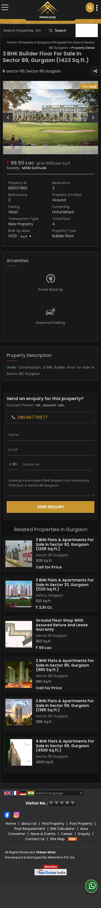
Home (12, 42)
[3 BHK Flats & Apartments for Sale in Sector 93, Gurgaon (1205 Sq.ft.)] (18, 553)
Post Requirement (29, 828)
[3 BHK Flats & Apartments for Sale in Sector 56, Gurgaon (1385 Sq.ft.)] (18, 712)
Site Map (57, 838)
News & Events (43, 833)
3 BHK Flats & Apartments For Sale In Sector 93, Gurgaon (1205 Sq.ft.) (65, 544)
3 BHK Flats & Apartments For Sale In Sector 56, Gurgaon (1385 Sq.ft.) (65, 705)
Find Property (53, 823)
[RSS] (72, 838)
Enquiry (84, 833)
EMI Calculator (62, 828)
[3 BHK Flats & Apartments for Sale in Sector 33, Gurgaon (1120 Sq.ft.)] (18, 594)
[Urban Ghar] (48, 10)
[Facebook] (7, 814)
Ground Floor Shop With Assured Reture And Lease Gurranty (62, 625)
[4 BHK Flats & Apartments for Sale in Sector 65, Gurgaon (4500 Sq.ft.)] (18, 752)
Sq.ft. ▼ (26, 236)
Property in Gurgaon (35, 42)
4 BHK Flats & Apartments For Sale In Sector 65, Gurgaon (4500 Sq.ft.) (65, 746)
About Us (29, 823)
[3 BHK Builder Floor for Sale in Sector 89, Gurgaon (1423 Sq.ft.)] (50, 117)
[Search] (90, 7)
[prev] (8, 118)
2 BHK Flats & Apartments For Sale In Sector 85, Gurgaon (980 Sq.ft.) (65, 665)
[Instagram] (16, 814)
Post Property (81, 823)
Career (67, 833)
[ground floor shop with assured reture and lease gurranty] (18, 634)
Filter (89, 30)
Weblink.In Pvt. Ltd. (61, 857)
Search (60, 30)
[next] (93, 118)
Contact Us (35, 838)
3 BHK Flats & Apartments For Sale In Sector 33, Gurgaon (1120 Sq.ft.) (65, 585)
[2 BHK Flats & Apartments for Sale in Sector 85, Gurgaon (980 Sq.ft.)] (18, 674)
